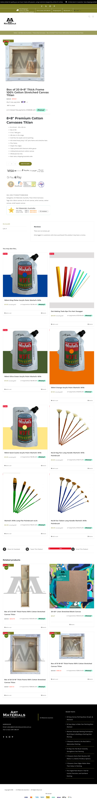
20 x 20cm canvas (16, 200)
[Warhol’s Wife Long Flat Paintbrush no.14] (25, 495)
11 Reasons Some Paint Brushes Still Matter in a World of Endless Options (79, 757)
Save (7, 42)
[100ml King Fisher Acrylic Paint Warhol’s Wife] (25, 274)
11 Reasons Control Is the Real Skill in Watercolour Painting (79, 743)
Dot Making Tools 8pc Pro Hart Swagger (67, 311)
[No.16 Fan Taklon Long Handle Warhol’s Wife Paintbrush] (72, 495)
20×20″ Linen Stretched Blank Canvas (66, 612)
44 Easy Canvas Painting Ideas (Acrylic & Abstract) (80, 718)
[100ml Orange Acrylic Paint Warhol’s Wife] (72, 356)
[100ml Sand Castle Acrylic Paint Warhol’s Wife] (25, 427)
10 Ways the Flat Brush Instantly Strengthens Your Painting (77, 750)
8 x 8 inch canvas (28, 200)
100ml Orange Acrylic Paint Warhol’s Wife (67, 387)
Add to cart (25, 163)
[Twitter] (6, 737)
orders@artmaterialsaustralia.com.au (19, 727)
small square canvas (18, 203)
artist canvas (39, 200)
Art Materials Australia (21, 198)
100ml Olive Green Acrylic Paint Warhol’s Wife (22, 376)
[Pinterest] (12, 737)
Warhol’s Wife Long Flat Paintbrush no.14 (20, 521)
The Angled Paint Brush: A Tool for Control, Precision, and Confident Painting (77, 773)
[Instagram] (9, 737)
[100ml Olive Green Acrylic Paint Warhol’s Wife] (25, 351)
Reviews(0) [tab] (6, 224)
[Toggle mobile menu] (93, 17)
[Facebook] (3, 737)
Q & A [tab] (5, 228)
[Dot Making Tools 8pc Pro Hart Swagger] (72, 280)
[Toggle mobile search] (89, 17)
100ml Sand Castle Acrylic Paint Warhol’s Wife (22, 453)
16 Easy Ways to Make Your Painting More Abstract (80, 725)
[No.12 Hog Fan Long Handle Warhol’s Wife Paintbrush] (72, 427)
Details (44, 313)
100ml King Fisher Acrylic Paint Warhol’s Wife (22, 300)
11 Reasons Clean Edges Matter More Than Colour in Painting (78, 764)
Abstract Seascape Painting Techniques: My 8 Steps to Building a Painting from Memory (80, 734)
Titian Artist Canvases (36, 198)
